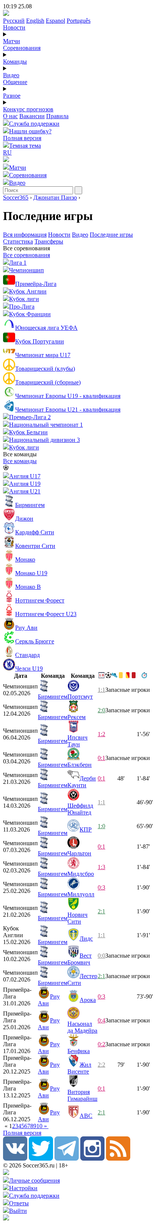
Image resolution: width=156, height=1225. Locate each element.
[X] (41, 1158)
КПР (86, 829)
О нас (10, 116)
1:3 (101, 867)
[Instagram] (92, 1158)
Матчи (11, 41)
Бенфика (78, 1051)
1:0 (101, 826)
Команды (15, 61)
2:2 (101, 1064)
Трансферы (48, 241)
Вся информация (25, 234)
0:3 (101, 887)
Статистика (18, 241)
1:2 (101, 734)
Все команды (20, 461)
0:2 (101, 1044)
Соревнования (22, 48)
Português (78, 20)
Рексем (76, 717)
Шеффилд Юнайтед (80, 809)
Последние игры (111, 234)
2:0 (101, 710)
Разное (11, 95)
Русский (14, 20)
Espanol (55, 20)
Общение (15, 82)
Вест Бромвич (79, 959)
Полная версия (22, 138)
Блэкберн (79, 765)
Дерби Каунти (81, 781)
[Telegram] (67, 1158)
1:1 (101, 690)
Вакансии (32, 116)
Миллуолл (80, 894)
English (35, 20)
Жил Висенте (79, 1068)
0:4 (101, 1020)
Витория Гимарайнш (82, 1095)
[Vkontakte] (15, 1158)
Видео (11, 75)
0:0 (101, 955)
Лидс (86, 938)
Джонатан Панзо (55, 197)
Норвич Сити (77, 918)
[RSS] (118, 1158)
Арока (88, 1000)
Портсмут (80, 696)
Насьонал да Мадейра (82, 1027)
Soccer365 (15, 197)
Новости (14, 27)
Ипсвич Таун (77, 740)
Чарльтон (79, 853)
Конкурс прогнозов (28, 109)
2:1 (101, 911)
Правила (57, 116)
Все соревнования (26, 255)
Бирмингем (52, 696)
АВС (86, 1116)
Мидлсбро (80, 874)
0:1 (101, 758)
